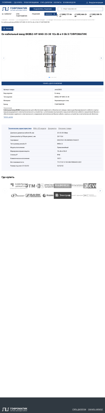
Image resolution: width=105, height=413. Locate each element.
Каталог (8, 14)
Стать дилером (46, 2)
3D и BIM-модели (69, 2)
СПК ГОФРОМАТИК (21, 15)
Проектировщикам (31, 2)
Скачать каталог (95, 409)
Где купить (18, 2)
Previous (5, 190)
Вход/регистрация (96, 2)
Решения (36, 14)
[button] (49, 77)
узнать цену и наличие (52, 83)
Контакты (57, 2)
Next (100, 190)
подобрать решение (43, 9)
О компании (6, 2)
